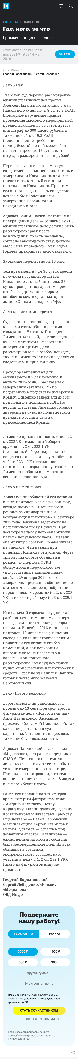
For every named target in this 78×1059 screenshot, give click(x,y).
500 (21, 962)
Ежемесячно (23, 934)
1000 (53, 951)
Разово (54, 934)
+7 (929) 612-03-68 (19, 1039)
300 (54, 962)
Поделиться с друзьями (36, 1019)
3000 (21, 951)
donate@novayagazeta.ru (23, 1035)
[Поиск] (71, 6)
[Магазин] (61, 6)
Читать (65, 54)
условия (29, 998)
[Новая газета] (7, 6)
